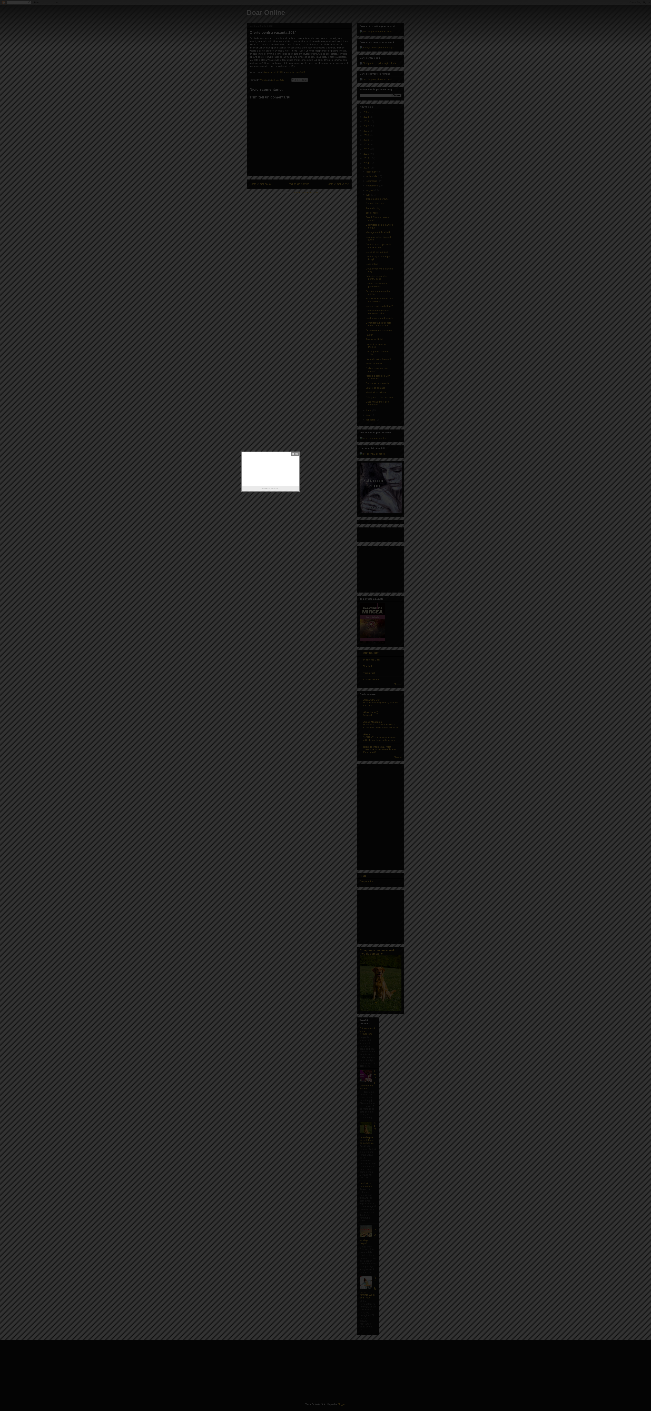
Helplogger (274, 488)
